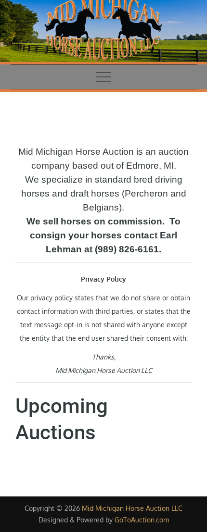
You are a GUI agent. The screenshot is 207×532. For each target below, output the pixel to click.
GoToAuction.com (142, 520)
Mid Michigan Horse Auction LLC (132, 508)
